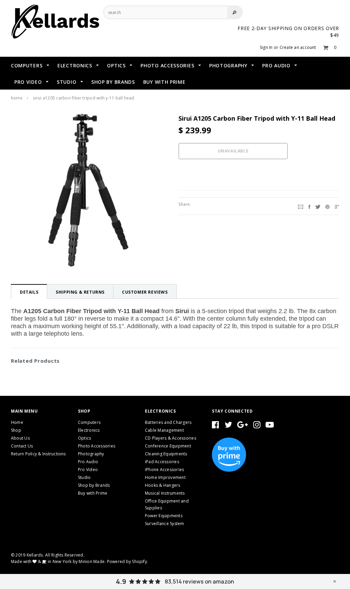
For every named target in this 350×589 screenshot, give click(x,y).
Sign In (266, 47)
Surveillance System (164, 523)
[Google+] (337, 206)
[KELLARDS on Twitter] (228, 426)
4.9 (121, 581)
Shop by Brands (94, 485)
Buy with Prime (92, 493)
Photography (91, 454)
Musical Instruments (165, 493)
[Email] (300, 206)
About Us (20, 438)
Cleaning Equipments (166, 454)
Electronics (89, 430)
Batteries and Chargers (168, 422)
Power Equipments (164, 516)
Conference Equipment (168, 446)
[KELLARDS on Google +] (242, 426)
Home (17, 98)
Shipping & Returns (80, 292)
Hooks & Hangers (162, 485)
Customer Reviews (145, 292)
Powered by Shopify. (127, 561)
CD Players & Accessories (170, 438)
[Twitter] (317, 206)
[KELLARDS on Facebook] (215, 426)
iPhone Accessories (164, 469)
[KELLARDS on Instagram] (256, 426)
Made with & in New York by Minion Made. (58, 561)
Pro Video (88, 469)
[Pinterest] (327, 206)
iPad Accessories (162, 462)
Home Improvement (165, 477)
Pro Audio (88, 462)
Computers (89, 422)
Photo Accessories (96, 446)
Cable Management (164, 430)
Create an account (298, 47)
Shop (16, 430)
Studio (84, 477)
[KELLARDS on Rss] (270, 426)
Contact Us (22, 446)
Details (29, 292)
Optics (84, 438)
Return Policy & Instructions (38, 454)
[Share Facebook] (309, 206)
